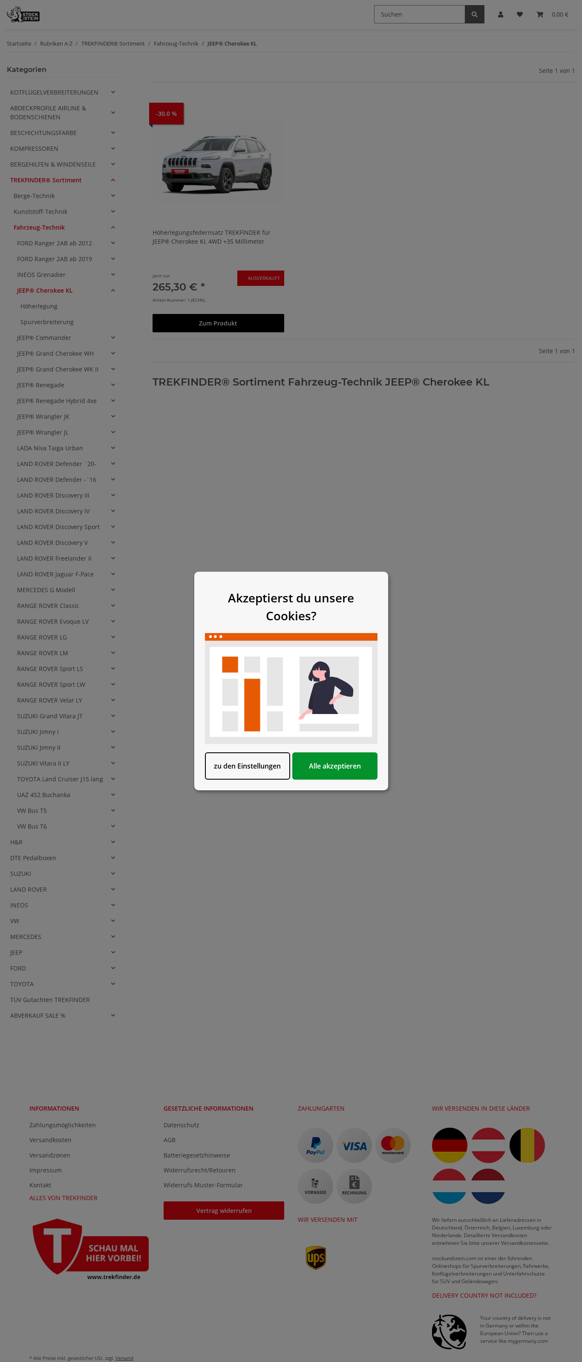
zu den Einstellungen (247, 766)
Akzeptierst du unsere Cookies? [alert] (291, 607)
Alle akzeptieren (335, 766)
